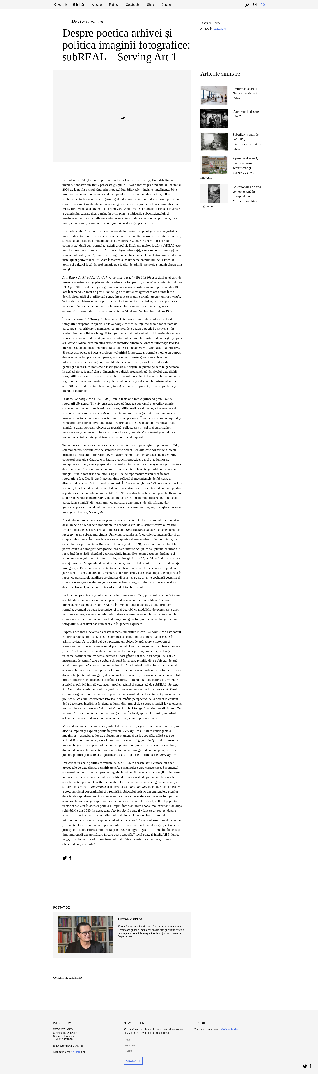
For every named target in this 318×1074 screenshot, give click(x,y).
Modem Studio (229, 1029)
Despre (166, 4)
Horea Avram (90, 21)
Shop (150, 4)
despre (76, 1051)
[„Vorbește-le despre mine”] (214, 110)
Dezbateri (219, 29)
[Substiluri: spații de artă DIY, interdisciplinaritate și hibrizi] (214, 133)
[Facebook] (310, 1065)
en (254, 4)
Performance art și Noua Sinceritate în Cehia (245, 93)
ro (262, 4)
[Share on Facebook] (70, 858)
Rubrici (114, 4)
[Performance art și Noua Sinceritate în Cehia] (214, 87)
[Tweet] (305, 1065)
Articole (97, 4)
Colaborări (133, 4)
